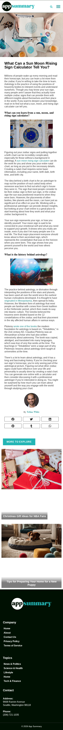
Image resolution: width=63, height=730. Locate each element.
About (7, 632)
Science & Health (13, 668)
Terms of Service (13, 645)
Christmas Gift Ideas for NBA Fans (24, 516)
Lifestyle (8, 672)
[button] (58, 6)
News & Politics (12, 664)
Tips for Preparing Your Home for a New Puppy (32, 583)
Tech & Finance (12, 681)
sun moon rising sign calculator (33, 160)
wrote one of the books (25, 326)
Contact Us (10, 637)
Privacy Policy (11, 641)
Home (7, 628)
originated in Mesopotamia (18, 300)
